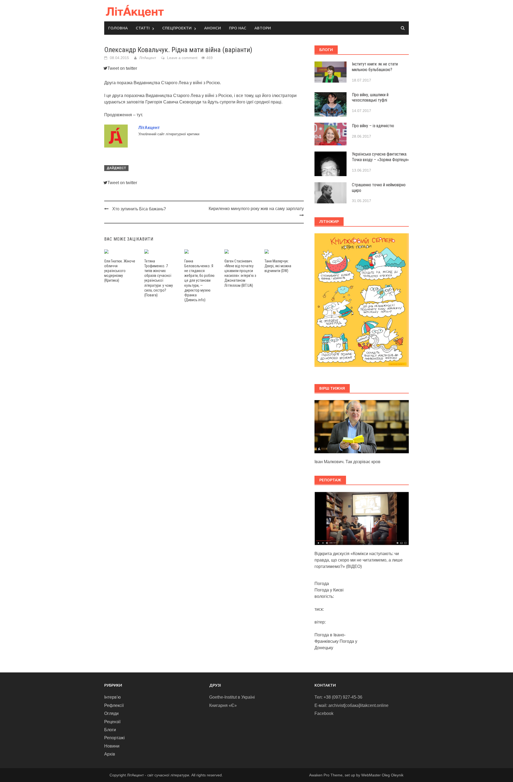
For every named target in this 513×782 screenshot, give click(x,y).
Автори (262, 28)
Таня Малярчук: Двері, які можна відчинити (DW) (278, 266)
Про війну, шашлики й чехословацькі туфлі (370, 97)
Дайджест (116, 168)
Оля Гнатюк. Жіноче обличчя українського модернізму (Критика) (119, 271)
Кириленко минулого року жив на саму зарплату (256, 208)
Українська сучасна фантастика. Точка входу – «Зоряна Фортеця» (380, 157)
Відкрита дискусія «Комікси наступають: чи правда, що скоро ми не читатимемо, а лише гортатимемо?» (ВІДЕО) (358, 560)
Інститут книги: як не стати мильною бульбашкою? (375, 66)
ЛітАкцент (147, 58)
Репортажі (114, 737)
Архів (109, 754)
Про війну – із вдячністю (373, 125)
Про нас (237, 28)
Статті (143, 28)
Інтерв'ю (112, 697)
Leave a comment (182, 58)
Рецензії (112, 721)
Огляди (111, 713)
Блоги (110, 729)
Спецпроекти (177, 28)
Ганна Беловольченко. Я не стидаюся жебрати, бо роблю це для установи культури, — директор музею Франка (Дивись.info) (199, 280)
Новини (111, 746)
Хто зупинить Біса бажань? (139, 209)
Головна (118, 28)
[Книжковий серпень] (361, 300)
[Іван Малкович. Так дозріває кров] (361, 426)
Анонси (212, 28)
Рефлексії (114, 705)
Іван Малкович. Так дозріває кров (347, 461)
